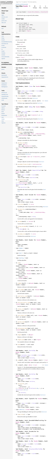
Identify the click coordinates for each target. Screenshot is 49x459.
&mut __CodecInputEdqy (38, 133)
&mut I (25, 144)
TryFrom (40, 72)
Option (35, 164)
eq (18, 360)
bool (46, 360)
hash (21, 75)
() (21, 116)
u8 (32, 221)
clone (19, 96)
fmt (19, 115)
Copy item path (30, 6)
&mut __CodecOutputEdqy (38, 212)
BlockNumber (35, 12)
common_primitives (20, 4)
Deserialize (36, 170)
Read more (35, 98)
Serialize (32, 374)
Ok (37, 388)
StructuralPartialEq (35, 449)
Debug (30, 107)
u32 (28, 26)
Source (17, 7)
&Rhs (30, 365)
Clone (30, 86)
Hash (27, 70)
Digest (29, 30)
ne (18, 365)
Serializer (32, 388)
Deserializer (20, 184)
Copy (31, 70)
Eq (29, 441)
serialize (21, 383)
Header (30, 12)
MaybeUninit (28, 146)
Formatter (34, 115)
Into (32, 72)
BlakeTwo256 (44, 12)
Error (24, 116)
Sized (34, 216)
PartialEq (32, 350)
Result (18, 116)
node (26, 4)
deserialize (21, 179)
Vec (30, 221)
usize (39, 164)
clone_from (21, 100)
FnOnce (21, 229)
